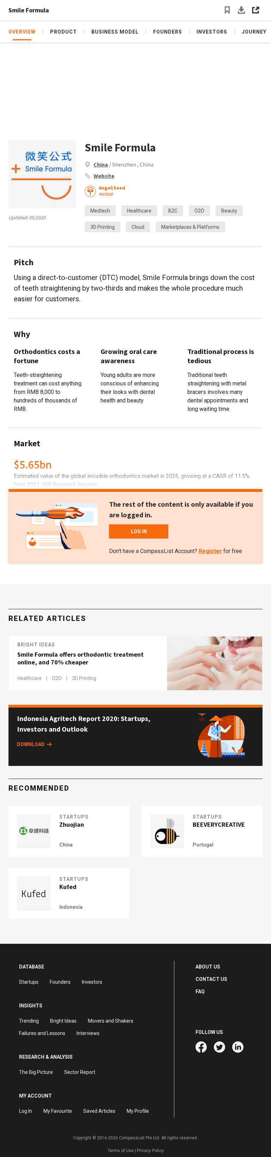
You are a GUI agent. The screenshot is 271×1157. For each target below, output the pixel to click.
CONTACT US (211, 979)
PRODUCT (63, 32)
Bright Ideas (36, 644)
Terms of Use (121, 1150)
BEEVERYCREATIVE (219, 824)
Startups (28, 982)
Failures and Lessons (42, 1033)
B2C (172, 211)
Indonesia (71, 907)
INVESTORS (212, 32)
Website (104, 175)
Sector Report (79, 1072)
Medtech (100, 211)
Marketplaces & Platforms (190, 227)
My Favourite (57, 1111)
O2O (199, 211)
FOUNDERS (167, 32)
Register (210, 551)
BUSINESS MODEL (115, 32)
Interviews (88, 1033)
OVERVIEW (22, 32)
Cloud (138, 227)
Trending (29, 1021)
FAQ (200, 991)
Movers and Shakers (110, 1021)
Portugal (203, 845)
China (101, 164)
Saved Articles (99, 1111)
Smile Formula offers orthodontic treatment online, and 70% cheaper (80, 658)
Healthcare (139, 211)
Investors (92, 982)
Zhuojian (71, 824)
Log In (25, 1111)
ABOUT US (207, 967)
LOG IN (139, 531)
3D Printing (102, 227)
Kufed (68, 887)
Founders (60, 982)
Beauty (229, 211)
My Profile (138, 1111)
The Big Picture (36, 1072)
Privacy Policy (150, 1150)
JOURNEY (254, 32)
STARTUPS (74, 816)
